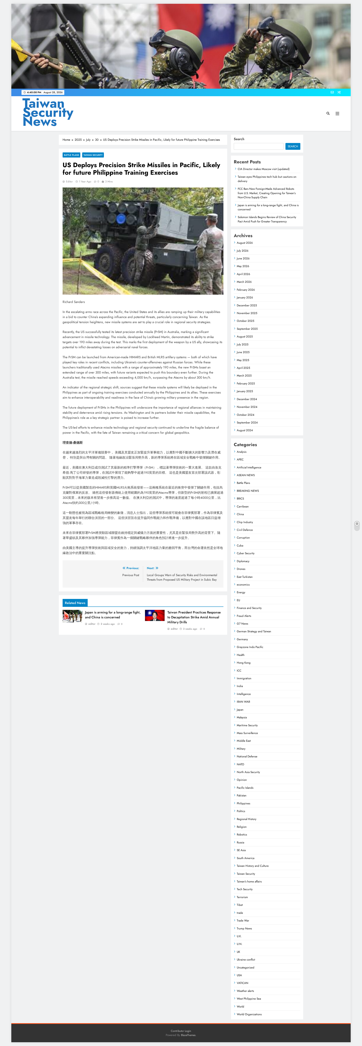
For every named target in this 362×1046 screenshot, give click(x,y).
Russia (240, 842)
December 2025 (247, 305)
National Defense (247, 756)
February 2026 (246, 290)
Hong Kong (244, 663)
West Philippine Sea (249, 999)
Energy (241, 592)
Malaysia (242, 717)
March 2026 (244, 282)
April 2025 (243, 368)
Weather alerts (245, 991)
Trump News (244, 928)
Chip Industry (245, 522)
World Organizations (249, 1014)
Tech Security (245, 889)
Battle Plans (71, 155)
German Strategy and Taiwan (254, 631)
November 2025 (247, 313)
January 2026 (245, 297)
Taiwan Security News (47, 112)
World (240, 1006)
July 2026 (242, 251)
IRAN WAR (243, 702)
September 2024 (247, 422)
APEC (240, 459)
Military (241, 749)
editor (69, 181)
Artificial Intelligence (249, 467)
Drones (241, 569)
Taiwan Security (93, 155)
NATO (240, 764)
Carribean (243, 506)
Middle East (244, 741)
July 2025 (242, 344)
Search (239, 139)
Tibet (240, 905)
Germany (242, 639)
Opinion (242, 780)
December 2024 (247, 399)
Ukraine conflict (246, 960)
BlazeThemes (188, 1035)
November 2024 (247, 407)
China (240, 514)
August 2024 (245, 430)
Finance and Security (249, 608)
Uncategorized (245, 967)
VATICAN (242, 983)
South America (245, 858)
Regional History (246, 819)
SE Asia (241, 850)
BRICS (240, 498)
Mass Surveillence (247, 733)
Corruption (243, 538)
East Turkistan (245, 577)
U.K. (239, 936)
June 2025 (243, 352)
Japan (240, 710)
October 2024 (245, 415)
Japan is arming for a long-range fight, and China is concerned (113, 615)
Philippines (243, 803)
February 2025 (246, 383)
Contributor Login (181, 1031)
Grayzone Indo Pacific (250, 647)
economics (243, 585)
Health (241, 655)
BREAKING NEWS (248, 491)
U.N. (239, 944)
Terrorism (242, 897)
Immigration (244, 678)
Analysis (241, 452)
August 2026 (245, 243)
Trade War (243, 920)
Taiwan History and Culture (253, 866)
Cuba (240, 545)
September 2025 (247, 329)
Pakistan (241, 795)
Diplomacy (243, 561)
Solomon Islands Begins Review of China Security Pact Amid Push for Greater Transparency (267, 219)
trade (240, 913)
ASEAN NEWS (246, 475)
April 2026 (243, 274)
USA (239, 975)
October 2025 (245, 321)
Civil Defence (245, 530)
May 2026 (243, 266)
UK (238, 952)
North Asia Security (248, 772)
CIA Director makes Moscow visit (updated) (264, 169)
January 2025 (245, 391)
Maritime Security (247, 725)
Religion (242, 827)
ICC (239, 671)
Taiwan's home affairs (249, 881)
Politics (241, 811)
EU (238, 600)
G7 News (242, 624)
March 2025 (244, 376)
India (240, 686)
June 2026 (243, 258)
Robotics (242, 834)
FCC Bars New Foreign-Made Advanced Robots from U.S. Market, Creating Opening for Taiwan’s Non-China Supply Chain (267, 193)
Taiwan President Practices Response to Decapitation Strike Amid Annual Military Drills (194, 617)
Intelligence (244, 694)
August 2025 (245, 336)
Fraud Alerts (244, 616)
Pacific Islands (245, 788)
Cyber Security (246, 553)
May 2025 (243, 360)
